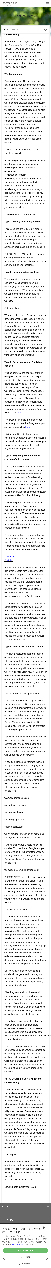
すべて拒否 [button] (25, 1257)
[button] (25, 1263)
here (19, 412)
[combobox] (43, 1227)
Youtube (8, 560)
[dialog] (25, 1246)
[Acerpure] (9, 3)
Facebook (9, 556)
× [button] (48, 1228)
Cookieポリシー (17, 1244)
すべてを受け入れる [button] (25, 1250)
